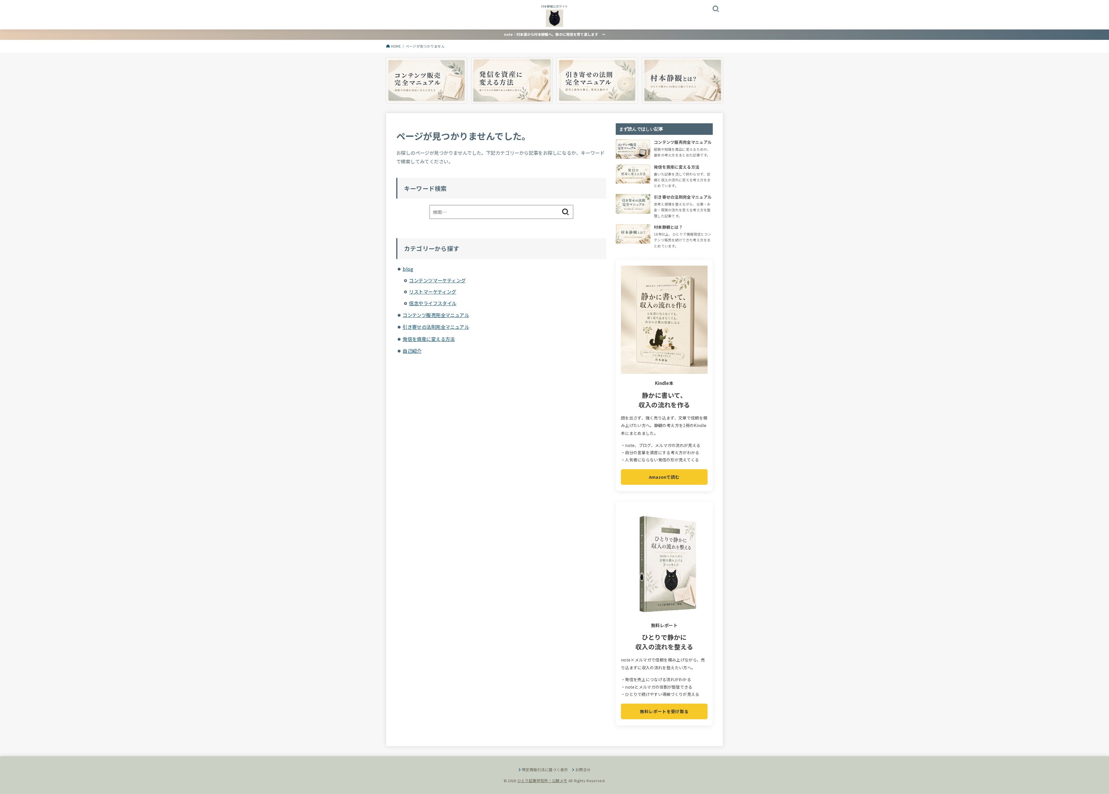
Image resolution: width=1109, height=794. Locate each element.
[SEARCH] (715, 8)
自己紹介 (412, 350)
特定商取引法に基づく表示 (545, 769)
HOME (396, 46)
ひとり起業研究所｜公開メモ (542, 780)
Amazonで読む (664, 477)
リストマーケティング (432, 291)
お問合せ (583, 769)
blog (408, 268)
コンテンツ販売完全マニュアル (436, 315)
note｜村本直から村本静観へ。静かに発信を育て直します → (554, 34)
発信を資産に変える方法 (429, 339)
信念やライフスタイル (432, 303)
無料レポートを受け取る (664, 711)
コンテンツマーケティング (437, 280)
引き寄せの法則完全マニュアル (436, 326)
